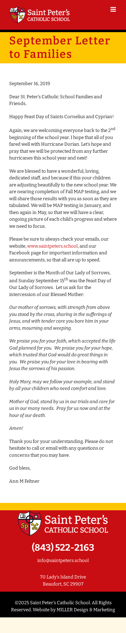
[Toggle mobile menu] (113, 9)
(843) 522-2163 (63, 547)
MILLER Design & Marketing (86, 609)
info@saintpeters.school (63, 560)
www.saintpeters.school (52, 246)
